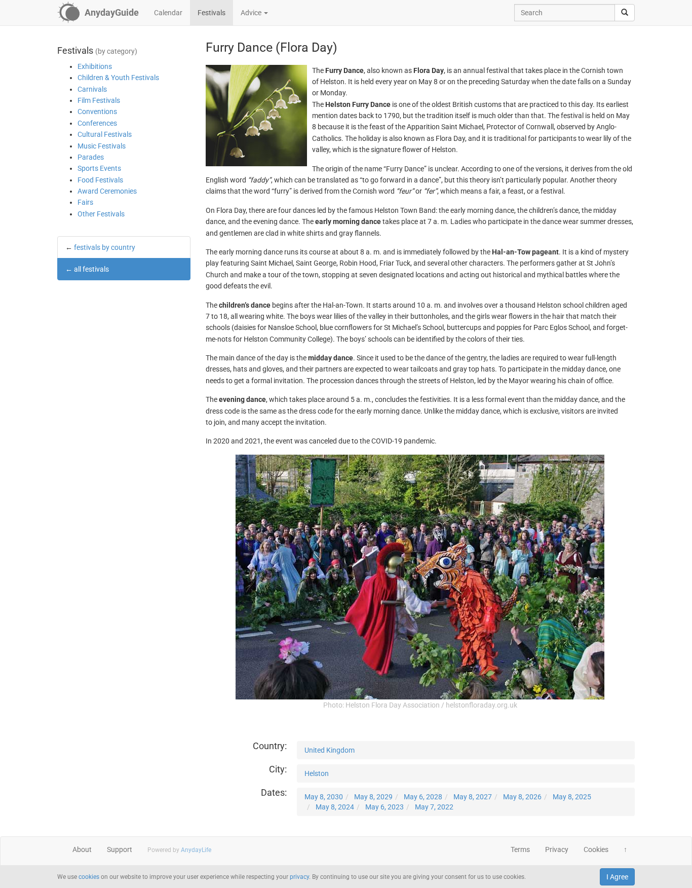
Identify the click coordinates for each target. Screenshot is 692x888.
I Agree (617, 877)
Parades (91, 157)
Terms (520, 849)
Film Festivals (99, 100)
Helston (316, 773)
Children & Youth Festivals (118, 77)
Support (119, 849)
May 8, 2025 (572, 797)
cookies (89, 876)
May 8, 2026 (522, 797)
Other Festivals (101, 214)
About (82, 849)
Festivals (211, 13)
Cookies (596, 849)
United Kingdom (329, 750)
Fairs (85, 202)
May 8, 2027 (472, 797)
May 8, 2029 (373, 797)
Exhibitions (95, 66)
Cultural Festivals (105, 134)
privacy (299, 876)
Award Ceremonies (107, 191)
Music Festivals (102, 146)
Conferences (97, 123)
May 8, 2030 (323, 797)
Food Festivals (100, 180)
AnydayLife (196, 850)
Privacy (556, 849)
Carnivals (92, 89)
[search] (624, 12)
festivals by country (104, 247)
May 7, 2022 (434, 807)
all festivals (91, 269)
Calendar (168, 13)
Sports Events (99, 168)
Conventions (97, 111)
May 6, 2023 (384, 807)
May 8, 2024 (335, 807)
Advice (252, 13)
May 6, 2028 (423, 797)
